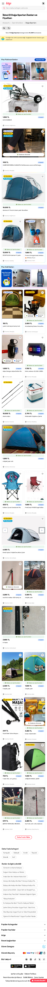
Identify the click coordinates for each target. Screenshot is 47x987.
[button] (3, 3)
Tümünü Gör (40, 59)
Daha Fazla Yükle (23, 837)
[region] (24, 71)
